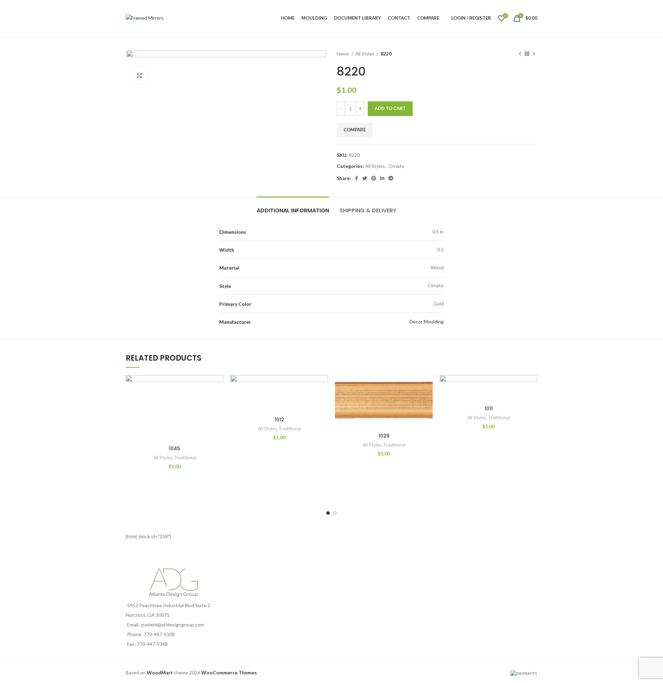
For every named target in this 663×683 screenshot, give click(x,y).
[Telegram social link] (390, 178)
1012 (279, 419)
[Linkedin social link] (382, 178)
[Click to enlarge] (139, 75)
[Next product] (533, 54)
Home (343, 54)
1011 (488, 408)
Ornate (396, 166)
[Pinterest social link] (373, 178)
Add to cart (390, 108)
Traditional (185, 457)
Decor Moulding (427, 321)
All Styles (365, 54)
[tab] (293, 207)
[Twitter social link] (364, 178)
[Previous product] (520, 54)
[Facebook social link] (356, 178)
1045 (174, 448)
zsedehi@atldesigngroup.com (172, 624)
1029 (384, 435)
